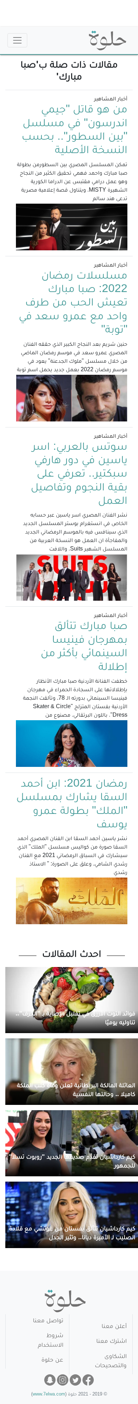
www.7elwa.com (49, 1395)
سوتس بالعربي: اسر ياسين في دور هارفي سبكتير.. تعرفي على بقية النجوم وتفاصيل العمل (79, 475)
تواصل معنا (48, 1321)
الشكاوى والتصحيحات (111, 1361)
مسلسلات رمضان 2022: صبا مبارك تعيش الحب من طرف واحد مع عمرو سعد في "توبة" (73, 304)
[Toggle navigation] (17, 40)
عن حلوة (52, 1361)
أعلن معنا (114, 1327)
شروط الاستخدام (50, 1340)
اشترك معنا (111, 1342)
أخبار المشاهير (110, 100)
